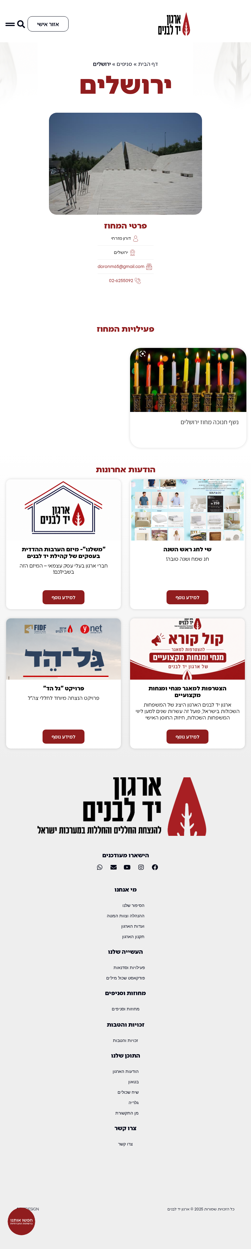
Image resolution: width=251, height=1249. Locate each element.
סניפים (124, 63)
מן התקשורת (127, 1112)
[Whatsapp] (100, 867)
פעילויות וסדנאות (129, 967)
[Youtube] (127, 867)
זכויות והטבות (125, 1040)
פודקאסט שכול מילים (125, 977)
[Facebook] (155, 867)
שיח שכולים (128, 1092)
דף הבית (148, 63)
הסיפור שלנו (133, 905)
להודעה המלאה (157, 436)
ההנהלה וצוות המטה (125, 915)
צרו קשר (125, 1143)
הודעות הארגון (126, 1071)
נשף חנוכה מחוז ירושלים (210, 422)
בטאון (133, 1081)
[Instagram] (141, 867)
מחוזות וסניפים (126, 1008)
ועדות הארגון (132, 926)
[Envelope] (113, 867)
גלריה (134, 1102)
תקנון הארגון (133, 936)
